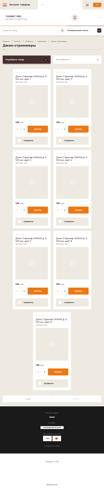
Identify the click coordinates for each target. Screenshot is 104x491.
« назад (27, 399)
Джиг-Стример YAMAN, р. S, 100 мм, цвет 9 (51, 320)
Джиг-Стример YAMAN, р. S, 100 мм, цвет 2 (71, 77)
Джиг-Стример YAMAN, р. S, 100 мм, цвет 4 (71, 158)
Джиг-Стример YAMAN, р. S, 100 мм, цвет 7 (31, 239)
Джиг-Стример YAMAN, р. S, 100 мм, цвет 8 (71, 239)
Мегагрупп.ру (52, 484)
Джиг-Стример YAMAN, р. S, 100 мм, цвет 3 (31, 158)
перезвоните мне (52, 427)
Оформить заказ (97, 5)
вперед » (76, 399)
